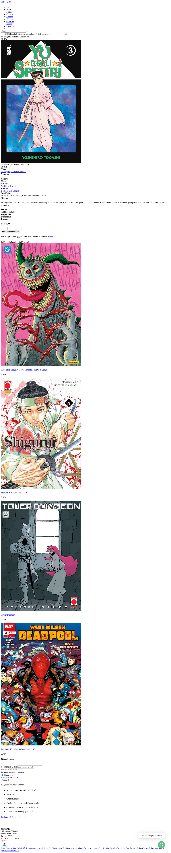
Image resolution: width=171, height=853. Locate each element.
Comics (9, 14)
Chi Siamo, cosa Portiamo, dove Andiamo (66, 848)
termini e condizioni (75, 34)
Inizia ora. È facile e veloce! (13, 817)
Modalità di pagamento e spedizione (33, 848)
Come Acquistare (91, 848)
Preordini (10, 26)
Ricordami (8, 775)
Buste (8, 9)
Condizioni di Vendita (107, 848)
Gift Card (10, 21)
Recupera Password (9, 777)
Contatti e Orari (123, 848)
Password (5, 769)
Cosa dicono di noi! (9, 848)
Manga (9, 12)
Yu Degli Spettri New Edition (13, 171)
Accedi (4, 780)
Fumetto (9, 17)
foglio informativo (57, 34)
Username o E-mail (9, 767)
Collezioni (10, 19)
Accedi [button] (9, 24)
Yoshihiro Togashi (8, 186)
